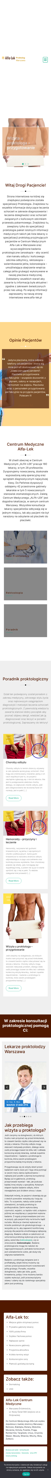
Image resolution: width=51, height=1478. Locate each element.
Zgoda (26, 1474)
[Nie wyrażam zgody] (47, 1469)
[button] (23, 164)
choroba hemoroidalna (13, 1453)
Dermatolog (14, 1384)
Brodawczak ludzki (12, 1450)
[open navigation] (45, 60)
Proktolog (20, 58)
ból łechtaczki (24, 1450)
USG (11, 1389)
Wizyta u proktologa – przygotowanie (19, 948)
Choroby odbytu (16, 762)
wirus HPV (33, 1453)
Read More (14, 798)
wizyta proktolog (11, 1456)
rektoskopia (26, 1240)
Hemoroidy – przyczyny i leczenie (21, 841)
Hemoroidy (25, 1453)
